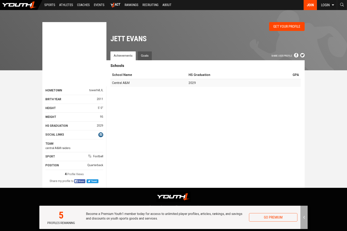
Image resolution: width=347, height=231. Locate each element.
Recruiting (150, 5)
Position (52, 165)
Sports (49, 5)
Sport (50, 156)
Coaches (83, 5)
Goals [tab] (145, 55)
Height (50, 108)
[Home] (21, 5)
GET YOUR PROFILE (286, 26)
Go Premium (273, 217)
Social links (54, 134)
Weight (50, 117)
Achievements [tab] (123, 55)
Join (310, 5)
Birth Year (53, 99)
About (166, 5)
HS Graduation (56, 125)
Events (99, 5)
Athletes (66, 5)
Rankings (131, 5)
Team (49, 143)
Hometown (53, 90)
